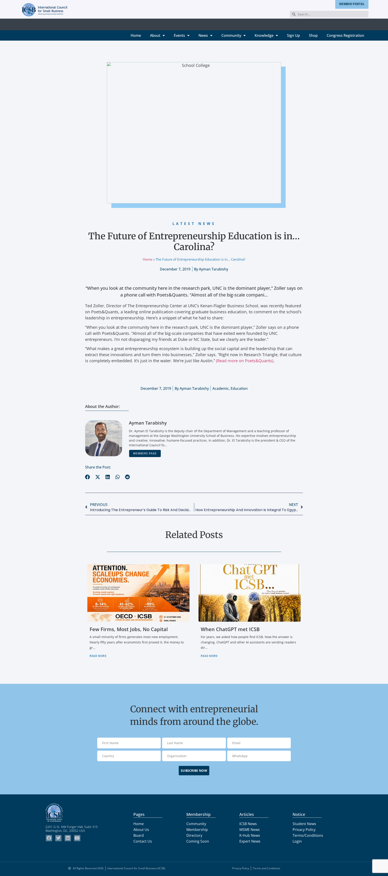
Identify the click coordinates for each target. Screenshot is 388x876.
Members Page (145, 453)
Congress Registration (345, 35)
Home (136, 35)
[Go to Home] (44, 9)
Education (239, 388)
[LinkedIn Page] (68, 838)
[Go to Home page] (76, 812)
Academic (220, 388)
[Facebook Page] (49, 838)
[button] (87, 477)
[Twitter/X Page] (58, 838)
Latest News (194, 223)
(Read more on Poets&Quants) (244, 360)
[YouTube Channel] (77, 838)
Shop (313, 35)
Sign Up (293, 35)
